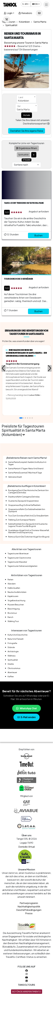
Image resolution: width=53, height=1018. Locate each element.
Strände (11, 647)
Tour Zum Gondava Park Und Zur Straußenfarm (28, 515)
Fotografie (12, 643)
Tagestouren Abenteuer (18, 553)
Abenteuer (12, 672)
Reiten (10, 579)
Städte (11, 664)
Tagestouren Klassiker (17, 562)
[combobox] (26, 99)
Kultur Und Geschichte (17, 635)
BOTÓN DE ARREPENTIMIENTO (26, 991)
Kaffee (11, 676)
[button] (3, 368)
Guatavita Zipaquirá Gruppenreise (23, 501)
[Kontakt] (39, 13)
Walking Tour (13, 621)
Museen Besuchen (16, 604)
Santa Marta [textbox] (23, 109)
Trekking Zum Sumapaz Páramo (21, 520)
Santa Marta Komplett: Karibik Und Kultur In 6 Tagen (27, 463)
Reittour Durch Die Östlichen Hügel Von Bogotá (28, 537)
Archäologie (13, 651)
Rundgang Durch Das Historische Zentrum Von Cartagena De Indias (28, 491)
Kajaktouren (13, 596)
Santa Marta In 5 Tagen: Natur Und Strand (25, 468)
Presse (29, 913)
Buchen (38, 235)
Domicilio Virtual (26, 846)
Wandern (12, 584)
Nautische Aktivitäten (17, 592)
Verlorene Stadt (15, 477)
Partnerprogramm (29, 903)
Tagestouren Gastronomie (19, 558)
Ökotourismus (14, 668)
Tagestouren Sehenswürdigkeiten (22, 566)
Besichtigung (14, 609)
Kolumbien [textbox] (23, 100)
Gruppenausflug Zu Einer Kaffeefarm (24, 505)
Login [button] (9, 13)
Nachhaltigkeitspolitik (29, 906)
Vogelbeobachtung (16, 600)
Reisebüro (26, 13)
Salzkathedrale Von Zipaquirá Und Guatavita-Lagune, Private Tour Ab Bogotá (28, 525)
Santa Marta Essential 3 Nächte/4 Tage (25, 472)
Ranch (10, 617)
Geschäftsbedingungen (28, 909)
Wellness (12, 656)
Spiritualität (13, 660)
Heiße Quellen (14, 588)
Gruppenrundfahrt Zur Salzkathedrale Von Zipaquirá (26, 510)
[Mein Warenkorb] (6, 19)
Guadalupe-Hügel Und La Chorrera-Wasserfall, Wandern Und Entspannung (28, 531)
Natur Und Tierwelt (15, 639)
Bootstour (12, 613)
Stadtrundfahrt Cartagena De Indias (24, 497)
